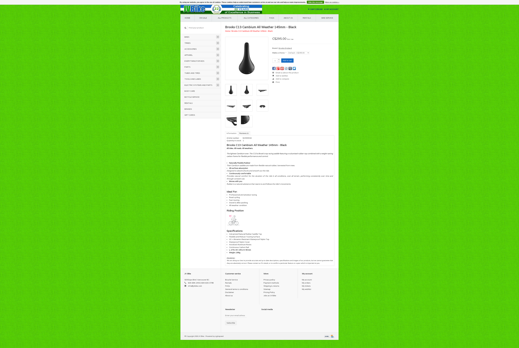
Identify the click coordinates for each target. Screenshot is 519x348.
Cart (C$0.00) (316, 9)
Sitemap (267, 289)
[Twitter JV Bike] (268, 316)
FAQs (271, 18)
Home (187, 18)
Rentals (188, 103)
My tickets (306, 286)
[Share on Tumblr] (290, 68)
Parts (187, 67)
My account (332, 9)
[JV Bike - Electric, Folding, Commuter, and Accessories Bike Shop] (237, 9)
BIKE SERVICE (327, 18)
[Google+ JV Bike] (273, 316)
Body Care (189, 91)
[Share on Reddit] (286, 68)
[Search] (185, 28)
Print (277, 82)
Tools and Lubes (192, 79)
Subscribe (231, 323)
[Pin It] (282, 68)
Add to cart (287, 60)
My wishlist (306, 289)
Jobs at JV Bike (270, 295)
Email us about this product (287, 73)
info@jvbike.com (195, 286)
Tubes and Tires (192, 73)
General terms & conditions (236, 289)
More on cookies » (332, 2)
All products (224, 18)
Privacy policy (269, 280)
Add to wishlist (281, 76)
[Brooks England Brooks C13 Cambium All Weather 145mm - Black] (246, 58)
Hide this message (315, 2)
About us (288, 18)
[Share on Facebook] (274, 68)
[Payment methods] (327, 336)
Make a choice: (279, 53)
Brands (188, 109)
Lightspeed (219, 336)
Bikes (186, 37)
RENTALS (307, 18)
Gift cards (189, 115)
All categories (251, 18)
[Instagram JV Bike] (282, 316)
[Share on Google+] (278, 68)
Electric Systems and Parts (198, 85)
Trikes (187, 43)
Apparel (188, 55)
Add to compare (282, 79)
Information (232, 133)
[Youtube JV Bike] (278, 316)
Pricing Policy (269, 292)
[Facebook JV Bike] (263, 316)
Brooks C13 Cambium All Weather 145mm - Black (252, 31)
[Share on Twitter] (294, 68)
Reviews (244, 133)
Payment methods (271, 283)
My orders (306, 283)
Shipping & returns (271, 286)
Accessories (190, 49)
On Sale (203, 18)
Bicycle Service (191, 97)
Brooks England (285, 48)
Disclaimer (229, 292)
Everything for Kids (194, 61)
